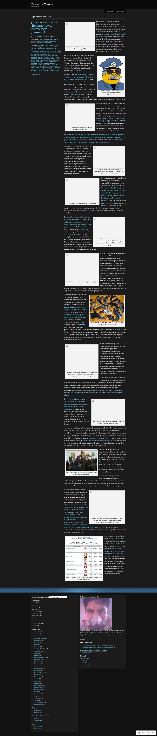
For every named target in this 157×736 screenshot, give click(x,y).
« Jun (33, 620)
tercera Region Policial (45, 69)
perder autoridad (53, 60)
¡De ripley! (77, 70)
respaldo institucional (47, 66)
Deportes (36, 655)
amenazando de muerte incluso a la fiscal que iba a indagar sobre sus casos (111, 118)
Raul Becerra (54, 64)
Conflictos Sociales (39, 649)
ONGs (33, 60)
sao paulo (57, 67)
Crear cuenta (38, 726)
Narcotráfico (40, 42)
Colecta (36, 642)
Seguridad (37, 696)
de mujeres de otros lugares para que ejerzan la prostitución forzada (75, 309)
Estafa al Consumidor (40, 666)
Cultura (36, 653)
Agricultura (37, 631)
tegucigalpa (34, 69)
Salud (36, 691)
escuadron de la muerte (52, 50)
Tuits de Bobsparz (85, 652)
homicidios (37, 53)
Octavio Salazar (55, 58)
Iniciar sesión (38, 728)
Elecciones (37, 664)
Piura (46, 61)
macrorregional (35, 55)
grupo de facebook (50, 51)
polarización (52, 61)
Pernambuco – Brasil (108, 188)
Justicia (33, 42)
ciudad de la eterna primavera (51, 47)
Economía (37, 659)
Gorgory (42, 51)
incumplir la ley (45, 53)
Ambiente (37, 634)
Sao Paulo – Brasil (112, 190)
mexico (51, 57)
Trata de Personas (42, 70)
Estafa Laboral (38, 668)
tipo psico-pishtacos (75, 94)
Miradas (36, 683)
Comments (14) (35, 74)
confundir (33, 48)
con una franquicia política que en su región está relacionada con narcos (114, 551)
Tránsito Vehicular (39, 702)
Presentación (110, 11)
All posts (36, 718)
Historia (36, 674)
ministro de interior (36, 58)
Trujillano (51, 70)
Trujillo (57, 70)
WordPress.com (87, 663)
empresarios (41, 50)
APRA (47, 45)
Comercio (37, 644)
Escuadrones (35, 51)
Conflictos (37, 646)
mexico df (57, 57)
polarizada (34, 63)
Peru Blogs (86, 660)
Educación (37, 661)
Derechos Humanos (50, 41)
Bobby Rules (120, 11)
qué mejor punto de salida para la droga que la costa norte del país (75, 317)
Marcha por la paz (46, 55)
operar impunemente (42, 60)
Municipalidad (38, 685)
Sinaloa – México (112, 193)
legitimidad (51, 54)
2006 (39, 45)
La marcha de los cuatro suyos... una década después (98, 645)
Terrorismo (47, 42)
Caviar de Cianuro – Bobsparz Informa (93, 650)
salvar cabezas (40, 67)
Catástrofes (37, 640)
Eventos (36, 670)
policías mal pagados (44, 63)
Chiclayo (71, 234)
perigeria (33, 61)
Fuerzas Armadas (39, 672)
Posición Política (39, 689)
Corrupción (40, 41)
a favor (43, 45)
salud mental (38, 694)
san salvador (49, 67)
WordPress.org (87, 665)
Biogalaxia (86, 658)
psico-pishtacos (45, 64)
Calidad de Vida (47, 39)
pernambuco (40, 61)
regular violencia (36, 66)
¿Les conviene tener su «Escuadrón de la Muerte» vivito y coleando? (44, 27)
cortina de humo (42, 48)
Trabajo (36, 700)
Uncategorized (38, 704)
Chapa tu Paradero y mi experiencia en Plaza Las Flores (99, 647)
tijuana (54, 69)
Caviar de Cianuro (42, 4)
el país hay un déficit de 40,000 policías (99, 440)
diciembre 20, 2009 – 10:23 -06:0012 (42, 37)
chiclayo (39, 47)
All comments (38, 720)
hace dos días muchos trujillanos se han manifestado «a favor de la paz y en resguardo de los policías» (78, 77)
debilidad (49, 48)
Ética (40, 39)
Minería (36, 681)
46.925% (121, 544)
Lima (56, 54)
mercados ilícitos (43, 57)
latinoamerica (43, 54)
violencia (33, 72)
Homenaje (37, 676)
